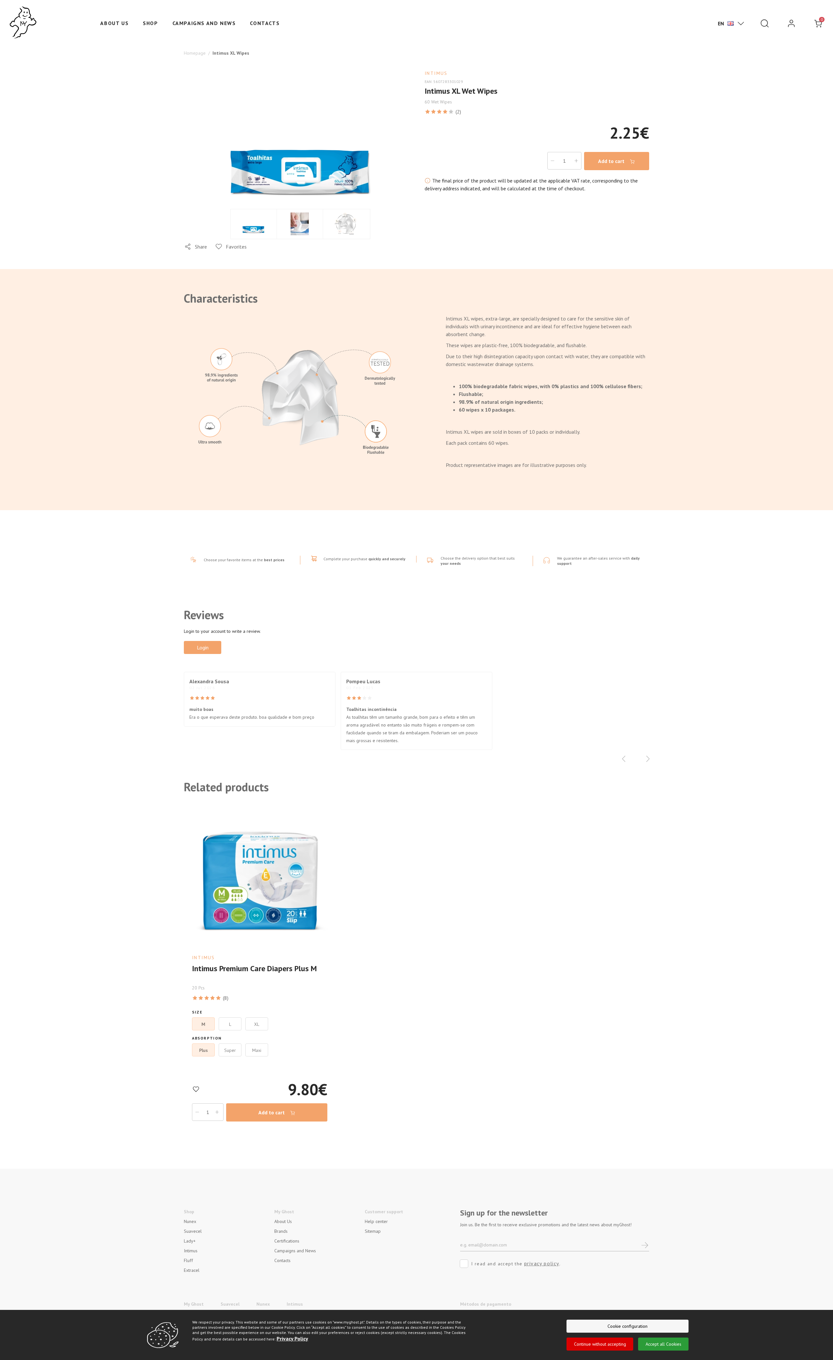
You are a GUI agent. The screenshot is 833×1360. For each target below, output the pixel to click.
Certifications (286, 1241)
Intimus (191, 1251)
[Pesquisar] (764, 23)
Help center (376, 1221)
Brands (281, 1231)
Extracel (191, 1270)
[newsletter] (645, 1244)
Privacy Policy (292, 1338)
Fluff (188, 1260)
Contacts (265, 23)
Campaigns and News (204, 23)
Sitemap (373, 1231)
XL (256, 1024)
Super (230, 1050)
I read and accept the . (516, 1263)
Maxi (256, 1050)
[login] (791, 23)
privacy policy (541, 1263)
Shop (150, 23)
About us (114, 23)
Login (203, 647)
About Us (283, 1221)
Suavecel (193, 1231)
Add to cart (612, 161)
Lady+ (190, 1241)
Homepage (195, 53)
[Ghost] (23, 23)
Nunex (190, 1221)
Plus (203, 1050)
